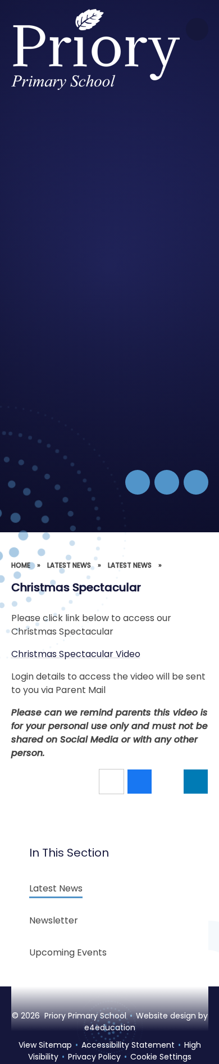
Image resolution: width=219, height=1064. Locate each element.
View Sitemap (45, 1045)
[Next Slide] (196, 482)
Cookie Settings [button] (160, 1056)
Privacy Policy (94, 1056)
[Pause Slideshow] (137, 482)
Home (20, 565)
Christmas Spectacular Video (75, 654)
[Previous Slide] (166, 482)
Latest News (69, 565)
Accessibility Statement (128, 1045)
